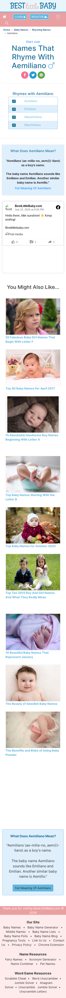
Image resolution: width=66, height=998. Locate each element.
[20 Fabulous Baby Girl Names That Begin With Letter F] (33, 316)
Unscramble (27, 987)
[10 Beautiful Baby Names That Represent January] (33, 631)
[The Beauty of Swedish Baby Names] (33, 682)
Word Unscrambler (45, 978)
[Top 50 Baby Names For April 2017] (33, 367)
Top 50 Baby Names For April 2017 (30, 388)
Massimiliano (33, 117)
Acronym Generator (42, 959)
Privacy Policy (22, 945)
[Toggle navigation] (58, 16)
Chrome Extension (51, 945)
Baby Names (21, 29)
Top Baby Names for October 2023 (31, 546)
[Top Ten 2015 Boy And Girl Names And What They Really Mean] (33, 572)
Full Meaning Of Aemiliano (33, 188)
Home (6, 29)
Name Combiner (22, 964)
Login (19, 16)
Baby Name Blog (46, 936)
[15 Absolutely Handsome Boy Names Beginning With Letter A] (33, 414)
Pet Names (47, 964)
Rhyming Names (41, 29)
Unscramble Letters (33, 991)
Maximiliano (32, 125)
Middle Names (16, 931)
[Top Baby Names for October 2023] (33, 525)
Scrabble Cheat (15, 978)
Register (38, 16)
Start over (33, 41)
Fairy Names (13, 959)
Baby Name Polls (16, 936)
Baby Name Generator (42, 927)
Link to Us (39, 940)
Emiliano (30, 109)
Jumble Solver (24, 983)
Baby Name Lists (44, 931)
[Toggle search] (7, 23)
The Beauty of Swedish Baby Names (31, 704)
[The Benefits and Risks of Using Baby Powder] (33, 729)
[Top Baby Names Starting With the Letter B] (33, 474)
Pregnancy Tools (13, 940)
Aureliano (30, 101)
